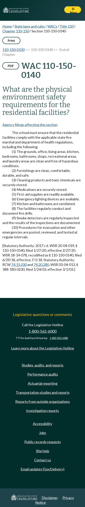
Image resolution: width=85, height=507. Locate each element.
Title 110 (67, 26)
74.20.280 (41, 264)
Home (7, 26)
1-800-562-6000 (42, 331)
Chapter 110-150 (15, 31)
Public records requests (42, 442)
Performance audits (42, 374)
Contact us (42, 460)
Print (11, 40)
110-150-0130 (13, 49)
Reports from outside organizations (42, 401)
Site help (42, 451)
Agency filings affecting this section (30, 125)
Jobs (42, 433)
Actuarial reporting (42, 383)
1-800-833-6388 (59, 338)
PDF (11, 66)
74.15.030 (19, 264)
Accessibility (42, 423)
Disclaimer (50, 498)
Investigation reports (42, 410)
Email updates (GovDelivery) (42, 469)
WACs (52, 26)
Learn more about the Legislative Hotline (42, 348)
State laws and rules (29, 26)
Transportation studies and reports (43, 392)
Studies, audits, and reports (42, 365)
